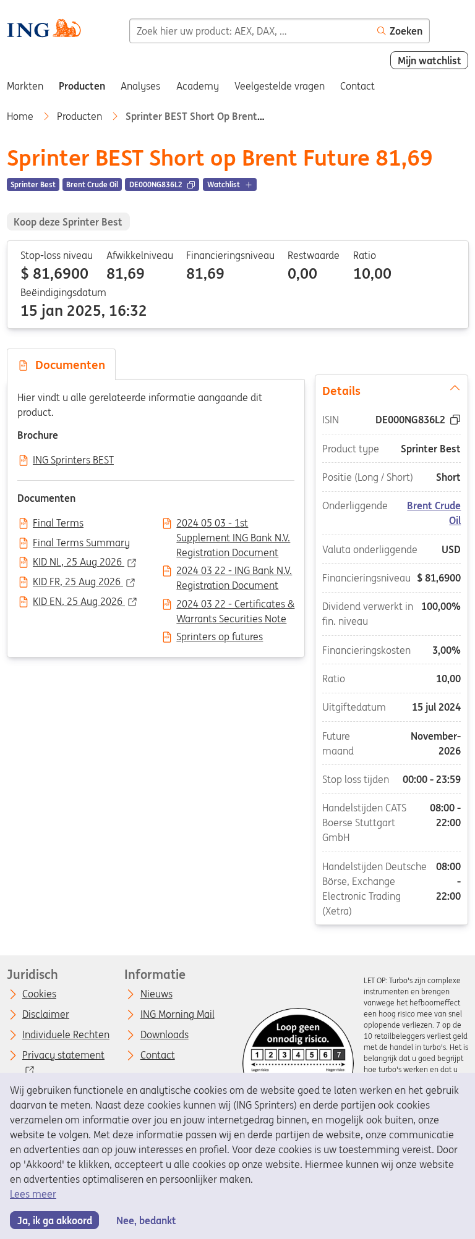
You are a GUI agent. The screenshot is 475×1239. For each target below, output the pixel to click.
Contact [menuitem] (357, 86)
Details (341, 390)
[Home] (43, 30)
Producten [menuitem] (82, 86)
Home (21, 116)
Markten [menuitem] (25, 86)
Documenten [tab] (67, 364)
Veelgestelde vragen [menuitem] (279, 86)
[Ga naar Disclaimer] (298, 1063)
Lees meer (33, 1194)
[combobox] (250, 31)
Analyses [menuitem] (140, 86)
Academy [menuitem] (197, 86)
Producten (81, 116)
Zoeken (406, 31)
